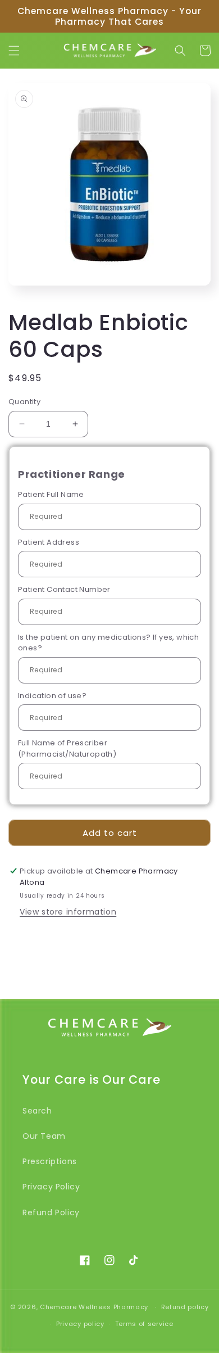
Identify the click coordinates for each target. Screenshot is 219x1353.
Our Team (44, 1136)
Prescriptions (49, 1161)
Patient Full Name (51, 494)
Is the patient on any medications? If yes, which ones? (108, 643)
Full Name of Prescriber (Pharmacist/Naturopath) (67, 748)
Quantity (24, 401)
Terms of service (144, 1323)
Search (37, 1110)
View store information (68, 911)
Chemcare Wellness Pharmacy (94, 1306)
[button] (14, 50)
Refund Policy (51, 1212)
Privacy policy (80, 1323)
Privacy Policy (51, 1186)
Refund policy (185, 1306)
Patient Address (48, 542)
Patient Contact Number (64, 589)
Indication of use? (52, 695)
